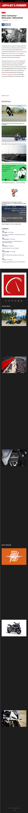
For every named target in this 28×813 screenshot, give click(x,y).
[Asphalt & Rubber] (14, 5)
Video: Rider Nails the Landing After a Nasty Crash (13, 163)
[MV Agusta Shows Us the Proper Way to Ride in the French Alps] (14, 113)
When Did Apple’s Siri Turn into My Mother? (11, 224)
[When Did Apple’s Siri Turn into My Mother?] (14, 214)
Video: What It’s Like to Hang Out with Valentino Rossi (14, 144)
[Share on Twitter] (6, 24)
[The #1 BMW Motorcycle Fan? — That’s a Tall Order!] (14, 172)
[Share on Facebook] (3, 24)
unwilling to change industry (8, 74)
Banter (3, 12)
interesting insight (19, 51)
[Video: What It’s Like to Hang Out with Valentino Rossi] (14, 134)
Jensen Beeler (5, 20)
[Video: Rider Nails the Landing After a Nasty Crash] (14, 153)
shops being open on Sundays (12, 53)
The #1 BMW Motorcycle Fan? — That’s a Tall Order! (13, 182)
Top (14, 810)
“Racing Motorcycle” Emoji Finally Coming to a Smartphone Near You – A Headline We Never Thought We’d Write (14, 203)
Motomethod (15, 61)
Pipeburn (7, 95)
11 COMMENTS (16, 20)
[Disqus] (14, 246)
